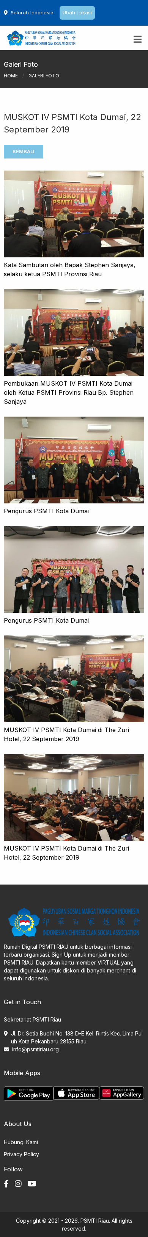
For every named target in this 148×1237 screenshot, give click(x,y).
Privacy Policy (21, 1154)
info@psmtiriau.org (35, 1049)
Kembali (24, 151)
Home (11, 75)
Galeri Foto (43, 75)
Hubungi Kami (21, 1142)
